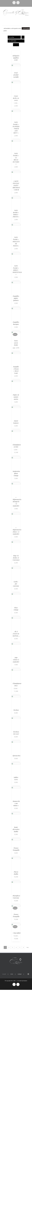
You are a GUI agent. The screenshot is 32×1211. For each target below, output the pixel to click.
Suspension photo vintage (16, 473)
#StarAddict (17, 933)
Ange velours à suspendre (16, 660)
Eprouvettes (16, 756)
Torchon (16, 710)
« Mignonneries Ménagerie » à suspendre (17, 501)
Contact (20, 974)
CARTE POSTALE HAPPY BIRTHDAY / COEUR (16, 185)
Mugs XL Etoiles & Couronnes (16, 558)
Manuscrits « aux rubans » (16, 803)
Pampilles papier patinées (16, 298)
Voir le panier (26, 28)
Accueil (4, 974)
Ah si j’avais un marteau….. (16, 634)
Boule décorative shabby (16, 829)
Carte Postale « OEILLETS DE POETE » (16, 241)
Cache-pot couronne (16, 584)
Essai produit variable (16, 75)
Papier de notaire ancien (16, 397)
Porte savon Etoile (16, 343)
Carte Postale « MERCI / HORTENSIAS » (17, 270)
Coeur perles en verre (16, 98)
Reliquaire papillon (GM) (16, 58)
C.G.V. (11, 974)
